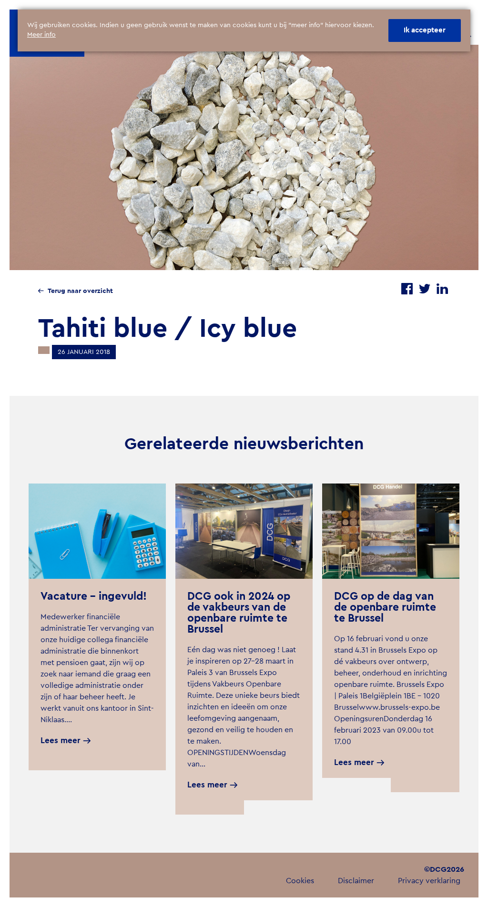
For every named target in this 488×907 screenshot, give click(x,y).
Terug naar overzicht (80, 291)
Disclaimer (356, 881)
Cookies (300, 881)
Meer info (41, 34)
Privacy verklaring (429, 881)
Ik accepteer (425, 30)
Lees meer (61, 740)
